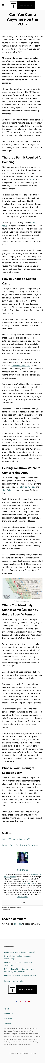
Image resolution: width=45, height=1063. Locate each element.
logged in (18, 924)
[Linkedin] (24, 903)
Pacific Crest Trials (28, 883)
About (6, 1009)
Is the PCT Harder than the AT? (16, 839)
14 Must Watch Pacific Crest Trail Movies (20, 845)
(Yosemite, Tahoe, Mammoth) (19, 952)
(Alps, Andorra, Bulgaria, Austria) (20, 976)
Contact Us (8, 1014)
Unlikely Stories (22, 897)
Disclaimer (21, 981)
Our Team (8, 1019)
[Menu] (3, 5)
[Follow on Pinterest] (20, 1001)
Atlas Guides (7, 490)
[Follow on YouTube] (29, 1001)
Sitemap (7, 1023)
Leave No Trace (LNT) (21, 365)
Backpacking (6, 909)
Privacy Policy (9, 981)
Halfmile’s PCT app (27, 487)
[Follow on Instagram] (24, 1001)
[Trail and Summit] (22, 5)
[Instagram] (21, 903)
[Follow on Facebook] (16, 1001)
